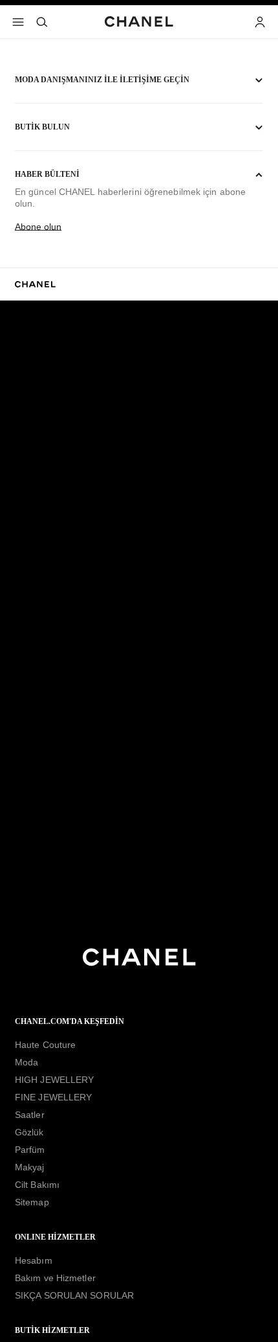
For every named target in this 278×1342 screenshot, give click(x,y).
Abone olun (38, 227)
